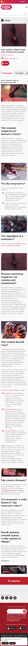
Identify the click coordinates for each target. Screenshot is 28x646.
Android (24, 628)
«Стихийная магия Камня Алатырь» (12, 490)
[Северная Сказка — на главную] (6, 7)
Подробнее (5, 640)
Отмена (12, 643)
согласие (12, 616)
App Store (12, 628)
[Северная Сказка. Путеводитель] (6, 597)
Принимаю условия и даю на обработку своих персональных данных (17, 617)
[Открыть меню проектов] (2, 1)
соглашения (22, 614)
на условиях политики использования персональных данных (16, 619)
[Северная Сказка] (2, 597)
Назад (7, 20)
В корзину (14, 580)
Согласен (5, 643)
